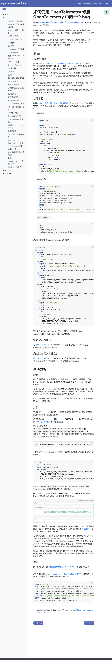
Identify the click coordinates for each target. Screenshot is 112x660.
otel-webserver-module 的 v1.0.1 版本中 (64, 574)
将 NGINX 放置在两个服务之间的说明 (51, 103)
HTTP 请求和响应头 (43, 422)
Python (59, 419)
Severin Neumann (75, 22)
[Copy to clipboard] (92, 119)
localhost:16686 (42, 345)
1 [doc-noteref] (57, 330)
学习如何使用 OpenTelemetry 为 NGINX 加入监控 (62, 63)
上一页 (38, 623)
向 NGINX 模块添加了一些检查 (61, 567)
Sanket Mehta (59, 22)
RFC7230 (85, 529)
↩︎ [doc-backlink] (42, 613)
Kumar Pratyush (44, 22)
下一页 (89, 623)
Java (51, 419)
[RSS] (106, 12)
